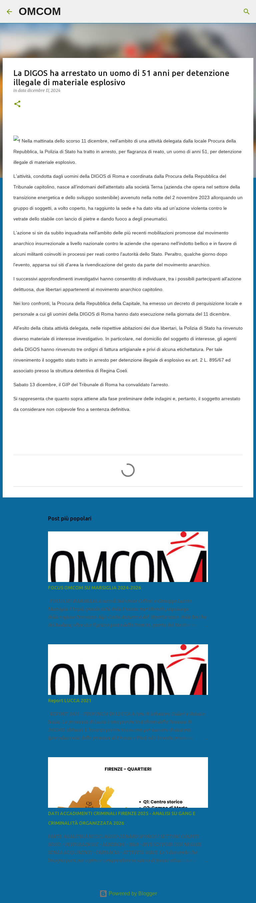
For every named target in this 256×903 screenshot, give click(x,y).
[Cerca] (70, 12)
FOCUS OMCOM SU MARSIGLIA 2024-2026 (94, 587)
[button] (17, 104)
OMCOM (40, 11)
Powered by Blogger (132, 893)
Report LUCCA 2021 (69, 700)
